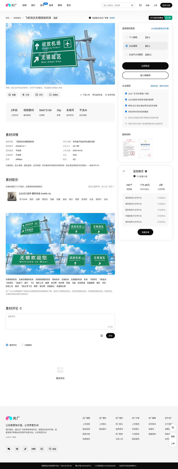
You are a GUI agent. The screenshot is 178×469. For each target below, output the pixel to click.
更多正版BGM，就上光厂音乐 (100, 186)
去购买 (112, 17)
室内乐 (45, 199)
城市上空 (39, 282)
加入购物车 (145, 75)
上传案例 (135, 424)
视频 (24, 5)
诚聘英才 (168, 429)
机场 (86, 279)
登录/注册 (166, 5)
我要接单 (152, 434)
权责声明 (168, 438)
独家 (55, 17)
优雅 (58, 199)
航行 (26, 282)
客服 (173, 436)
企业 (91, 199)
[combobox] (118, 5)
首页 (7, 17)
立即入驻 (119, 438)
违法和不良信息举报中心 (127, 466)
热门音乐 (119, 424)
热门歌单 (119, 434)
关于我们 (168, 424)
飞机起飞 (18, 282)
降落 (36, 286)
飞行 (32, 282)
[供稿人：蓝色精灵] (126, 173)
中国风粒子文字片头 (133, 215)
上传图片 (102, 424)
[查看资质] (134, 176)
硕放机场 (55, 279)
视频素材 (17, 17)
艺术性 (84, 199)
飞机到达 (9, 282)
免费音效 (119, 429)
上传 (155, 5)
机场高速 (81, 282)
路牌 (47, 282)
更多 (69, 5)
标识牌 (54, 282)
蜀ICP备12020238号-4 (83, 466)
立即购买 (145, 65)
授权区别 (154, 85)
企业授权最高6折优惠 (160, 28)
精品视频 (86, 429)
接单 (51, 5)
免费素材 (86, 438)
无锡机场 (65, 279)
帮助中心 (168, 434)
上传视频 (86, 424)
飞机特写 (93, 279)
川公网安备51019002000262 (105, 466)
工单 (173, 443)
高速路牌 (90, 282)
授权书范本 (164, 85)
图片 (33, 5)
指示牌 (61, 282)
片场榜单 (135, 434)
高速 (68, 282)
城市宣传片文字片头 (133, 197)
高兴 (71, 199)
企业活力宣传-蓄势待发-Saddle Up (35, 193)
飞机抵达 (102, 279)
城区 (98, 282)
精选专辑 (86, 434)
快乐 (31, 199)
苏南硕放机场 (11, 279)
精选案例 (135, 438)
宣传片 (98, 199)
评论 (110, 335)
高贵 (77, 199)
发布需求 (152, 424)
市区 (104, 282)
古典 (38, 199)
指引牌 (42, 286)
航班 (17, 286)
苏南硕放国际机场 (42, 279)
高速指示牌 (61, 286)
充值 (147, 5)
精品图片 (102, 429)
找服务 (151, 429)
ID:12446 (23, 199)
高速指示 (50, 286)
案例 (60, 5)
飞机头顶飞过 (26, 286)
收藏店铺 (145, 232)
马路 (74, 282)
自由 (64, 199)
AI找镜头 (135, 429)
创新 (52, 199)
